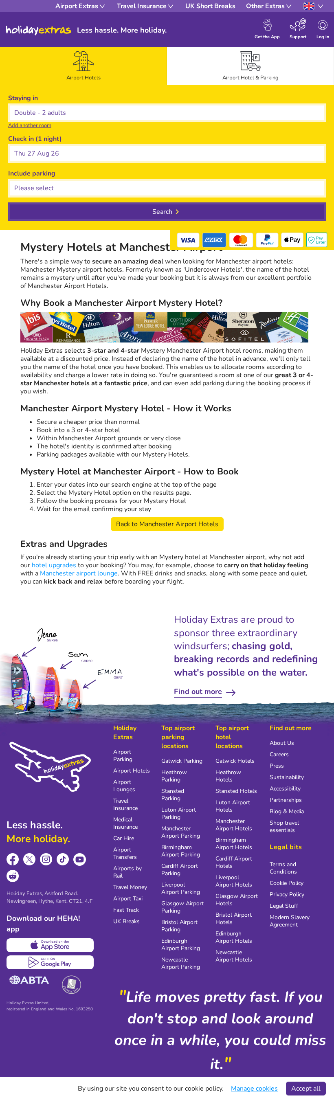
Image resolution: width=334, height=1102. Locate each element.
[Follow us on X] (29, 859)
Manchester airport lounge (79, 573)
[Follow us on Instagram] (46, 859)
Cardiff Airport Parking (179, 869)
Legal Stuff (284, 906)
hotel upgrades (54, 565)
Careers (279, 754)
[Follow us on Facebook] (13, 859)
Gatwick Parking (181, 761)
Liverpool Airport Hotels (233, 881)
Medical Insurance (125, 823)
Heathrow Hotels (228, 776)
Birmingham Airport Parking (180, 850)
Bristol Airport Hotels (233, 918)
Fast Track (126, 910)
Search (162, 211)
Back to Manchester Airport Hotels (167, 524)
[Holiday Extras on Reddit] (13, 876)
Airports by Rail (127, 872)
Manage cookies (254, 1088)
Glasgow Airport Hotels (236, 899)
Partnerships (286, 800)
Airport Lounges (124, 785)
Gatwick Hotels (235, 761)
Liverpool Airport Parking (180, 888)
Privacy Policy (287, 894)
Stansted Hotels (236, 791)
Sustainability (287, 777)
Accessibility (285, 788)
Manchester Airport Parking (180, 832)
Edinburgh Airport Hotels (233, 937)
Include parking (31, 173)
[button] (167, 153)
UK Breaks (126, 921)
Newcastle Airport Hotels (233, 956)
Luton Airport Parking (178, 813)
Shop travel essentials (284, 826)
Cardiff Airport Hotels (233, 862)
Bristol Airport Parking (179, 925)
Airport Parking (122, 755)
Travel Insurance (125, 804)
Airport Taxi (128, 898)
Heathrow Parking (174, 776)
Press (277, 766)
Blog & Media (287, 811)
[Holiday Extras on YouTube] (79, 859)
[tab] (83, 66)
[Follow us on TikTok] (63, 859)
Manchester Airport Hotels (233, 824)
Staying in (23, 98)
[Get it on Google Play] (50, 962)
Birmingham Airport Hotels (233, 843)
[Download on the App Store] (50, 945)
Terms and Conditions (283, 868)
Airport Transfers (125, 853)
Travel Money (130, 887)
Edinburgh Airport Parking (180, 944)
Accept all (306, 1088)
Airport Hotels (131, 771)
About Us (282, 743)
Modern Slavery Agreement (290, 921)
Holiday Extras (38, 30)
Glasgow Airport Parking (182, 907)
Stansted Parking (172, 794)
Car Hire (123, 838)
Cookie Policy (286, 883)
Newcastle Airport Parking (180, 963)
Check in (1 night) (35, 138)
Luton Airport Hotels (232, 806)
